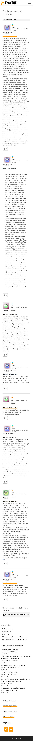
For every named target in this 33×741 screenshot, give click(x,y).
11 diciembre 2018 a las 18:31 (10, 374)
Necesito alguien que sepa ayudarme (13, 665)
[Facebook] (6, 729)
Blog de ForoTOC (8, 717)
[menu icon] (29, 2)
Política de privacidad (10, 706)
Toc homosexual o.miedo (9, 672)
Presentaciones (9, 629)
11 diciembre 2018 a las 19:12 (10, 407)
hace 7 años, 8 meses (20, 639)
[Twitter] (11, 729)
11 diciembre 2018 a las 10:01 (10, 314)
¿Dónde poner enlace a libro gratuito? (13, 688)
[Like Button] (4, 149)
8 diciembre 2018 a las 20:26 (10, 36)
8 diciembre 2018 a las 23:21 (10, 168)
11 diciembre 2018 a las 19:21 (10, 437)
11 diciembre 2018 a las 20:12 (10, 583)
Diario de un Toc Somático (9, 650)
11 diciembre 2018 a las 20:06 (10, 501)
